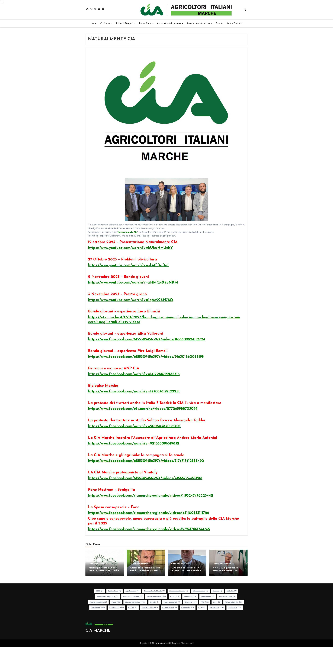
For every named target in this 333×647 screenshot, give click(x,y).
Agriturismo (132, 591)
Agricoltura (114, 591)
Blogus (174, 643)
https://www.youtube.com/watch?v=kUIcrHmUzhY (130, 248)
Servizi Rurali (169, 608)
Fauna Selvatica (98, 602)
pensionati (98, 608)
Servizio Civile (150, 608)
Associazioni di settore (199, 23)
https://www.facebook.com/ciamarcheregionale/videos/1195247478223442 (150, 495)
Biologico (190, 596)
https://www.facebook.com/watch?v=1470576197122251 (134, 391)
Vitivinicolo (217, 608)
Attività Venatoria (156, 596)
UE (201, 608)
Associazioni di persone (169, 23)
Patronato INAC (233, 602)
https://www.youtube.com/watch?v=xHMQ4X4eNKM (133, 282)
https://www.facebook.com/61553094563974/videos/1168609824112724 (146, 339)
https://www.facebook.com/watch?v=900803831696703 (134, 426)
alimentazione (200, 591)
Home (93, 23)
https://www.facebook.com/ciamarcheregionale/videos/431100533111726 (148, 513)
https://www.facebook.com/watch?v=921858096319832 (133, 443)
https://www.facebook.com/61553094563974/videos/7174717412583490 (146, 461)
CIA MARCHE (98, 631)
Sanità (132, 608)
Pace (216, 602)
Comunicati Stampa (98, 564)
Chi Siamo (105, 23)
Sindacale (187, 608)
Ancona (217, 591)
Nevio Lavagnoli (172, 602)
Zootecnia (234, 608)
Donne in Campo (227, 596)
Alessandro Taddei (178, 591)
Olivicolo (190, 602)
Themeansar (187, 643)
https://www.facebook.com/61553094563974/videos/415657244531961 (145, 478)
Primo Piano (145, 23)
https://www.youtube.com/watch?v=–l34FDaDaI (128, 265)
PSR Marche (116, 608)
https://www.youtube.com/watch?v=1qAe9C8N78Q (130, 300)
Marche (154, 602)
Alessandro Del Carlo (154, 591)
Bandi (175, 596)
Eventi (219, 23)
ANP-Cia (232, 591)
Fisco (116, 602)
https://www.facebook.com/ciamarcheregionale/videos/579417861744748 (149, 529)
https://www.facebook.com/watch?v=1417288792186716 (134, 374)
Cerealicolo (207, 596)
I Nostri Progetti (125, 23)
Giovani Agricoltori (135, 602)
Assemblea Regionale (107, 596)
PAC (205, 602)
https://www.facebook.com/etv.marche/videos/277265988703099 (142, 409)
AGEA (100, 591)
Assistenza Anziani (132, 596)
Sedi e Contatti (234, 23)
